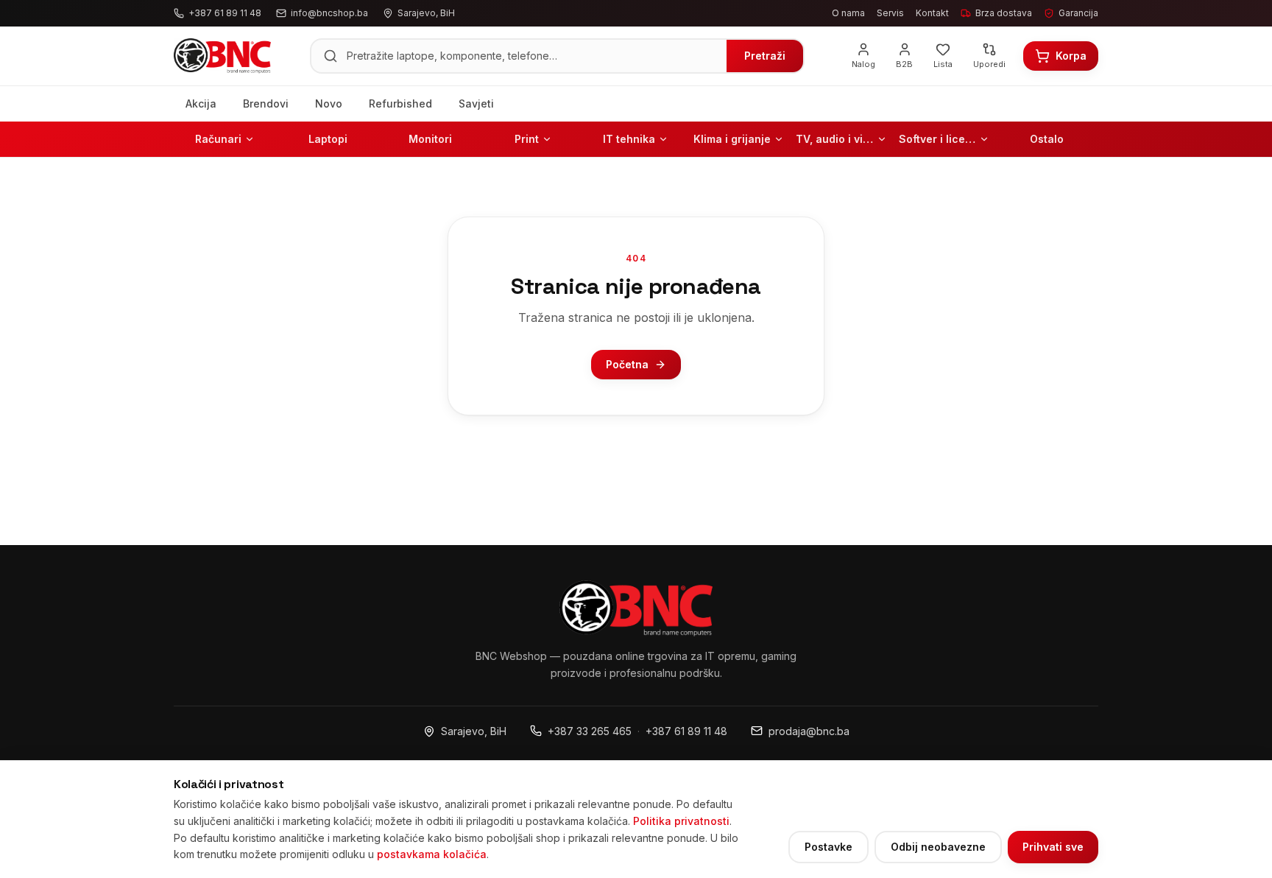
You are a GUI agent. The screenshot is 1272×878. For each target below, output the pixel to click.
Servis (890, 12)
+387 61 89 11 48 (686, 731)
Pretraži (764, 55)
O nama (848, 12)
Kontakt (932, 12)
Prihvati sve (1053, 846)
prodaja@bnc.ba (808, 731)
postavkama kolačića (432, 854)
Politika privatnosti (681, 821)
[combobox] (532, 56)
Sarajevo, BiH (473, 731)
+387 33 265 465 (590, 731)
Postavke (828, 846)
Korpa (1071, 55)
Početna (627, 364)
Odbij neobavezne (938, 846)
